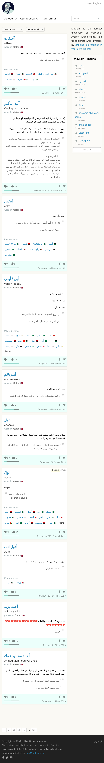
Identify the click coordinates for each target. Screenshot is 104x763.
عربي (97, 741)
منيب (28, 335)
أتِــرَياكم (10, 374)
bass (81, 65)
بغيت (50, 335)
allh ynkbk (84, 73)
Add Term (48, 18)
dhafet (82, 97)
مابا (49, 346)
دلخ (39, 511)
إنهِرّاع (19, 582)
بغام (7, 522)
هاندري (8, 254)
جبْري (51, 522)
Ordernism (41, 190)
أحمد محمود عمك (17, 656)
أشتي (33, 340)
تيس (17, 522)
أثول (7, 420)
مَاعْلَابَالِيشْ (38, 243)
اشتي (8, 335)
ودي (52, 340)
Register (97, 3)
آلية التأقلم (11, 103)
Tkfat (81, 105)
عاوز (18, 335)
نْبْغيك (18, 74)
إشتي (8, 346)
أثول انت (10, 547)
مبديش (28, 346)
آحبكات (9, 38)
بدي (20, 340)
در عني (48, 249)
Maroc (82, 89)
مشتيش (9, 340)
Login (89, 3)
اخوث (31, 517)
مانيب (39, 335)
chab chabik (85, 124)
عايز (58, 346)
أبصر (50, 243)
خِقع (7, 511)
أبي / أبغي (11, 279)
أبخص (8, 201)
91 (33, 730)
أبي (43, 340)
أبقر (42, 517)
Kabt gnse (84, 140)
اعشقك (9, 79)
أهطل (29, 511)
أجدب (27, 522)
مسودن (39, 522)
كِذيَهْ (32, 79)
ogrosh (83, 81)
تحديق (25, 243)
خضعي (20, 517)
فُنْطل (49, 511)
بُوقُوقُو (18, 511)
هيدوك (8, 517)
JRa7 (43, 596)
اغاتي (8, 74)
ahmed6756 (45, 536)
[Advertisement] (34, 716)
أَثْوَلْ (7, 472)
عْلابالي (19, 249)
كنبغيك (29, 74)
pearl (44, 363)
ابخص (8, 249)
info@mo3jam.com (35, 753)
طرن (48, 517)
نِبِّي (18, 346)
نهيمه (8, 582)
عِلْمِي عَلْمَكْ (34, 249)
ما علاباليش (11, 243)
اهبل (58, 517)
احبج (20, 79)
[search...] (99, 18)
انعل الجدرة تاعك (46, 74)
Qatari (16, 47)
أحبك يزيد (11, 606)
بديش (39, 346)
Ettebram (84, 132)
